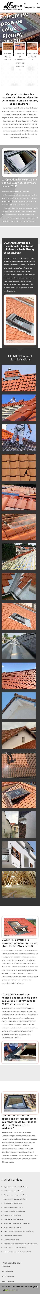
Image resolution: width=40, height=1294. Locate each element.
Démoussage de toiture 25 (19, 526)
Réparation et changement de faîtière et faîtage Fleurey (20, 1244)
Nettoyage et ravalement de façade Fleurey (17, 1223)
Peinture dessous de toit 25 (19, 705)
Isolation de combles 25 (19, 883)
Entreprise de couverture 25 (19, 377)
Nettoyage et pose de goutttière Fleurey (16, 1195)
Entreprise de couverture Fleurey (13, 1219)
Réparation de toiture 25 (19, 407)
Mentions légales (31, 1287)
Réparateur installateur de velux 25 (19, 615)
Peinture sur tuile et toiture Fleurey (14, 1211)
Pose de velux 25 (19, 794)
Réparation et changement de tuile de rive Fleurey (19, 1231)
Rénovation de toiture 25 (19, 675)
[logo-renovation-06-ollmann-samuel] (12, 6)
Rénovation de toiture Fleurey (13, 1236)
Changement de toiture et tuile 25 (19, 556)
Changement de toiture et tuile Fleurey (15, 1199)
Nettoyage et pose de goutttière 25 (19, 645)
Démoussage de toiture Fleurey (13, 1203)
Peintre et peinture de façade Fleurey (15, 1248)
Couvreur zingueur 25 (19, 585)
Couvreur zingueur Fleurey (11, 1240)
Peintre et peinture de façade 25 (19, 854)
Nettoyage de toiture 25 (19, 764)
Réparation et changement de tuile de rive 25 (19, 734)
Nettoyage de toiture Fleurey (12, 1227)
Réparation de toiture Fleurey (12, 1215)
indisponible (29, 8)
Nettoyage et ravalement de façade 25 (19, 824)
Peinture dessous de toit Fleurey (13, 1191)
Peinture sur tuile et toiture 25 (19, 437)
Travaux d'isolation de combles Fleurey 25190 (17, 1252)
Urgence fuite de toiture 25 (19, 466)
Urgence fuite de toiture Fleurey (13, 1207)
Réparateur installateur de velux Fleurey (16, 1187)
